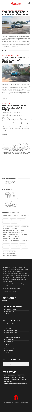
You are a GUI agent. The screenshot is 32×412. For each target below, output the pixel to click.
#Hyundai (14, 228)
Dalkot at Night (9, 201)
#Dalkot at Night (7, 222)
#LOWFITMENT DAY (14, 234)
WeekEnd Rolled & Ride (10, 195)
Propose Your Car (9, 182)
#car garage (6, 377)
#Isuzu (23, 232)
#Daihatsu (17, 219)
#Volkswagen (15, 249)
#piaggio (14, 242)
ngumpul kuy (8, 202)
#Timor (13, 247)
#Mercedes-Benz (7, 236)
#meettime (24, 379)
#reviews (23, 244)
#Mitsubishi (6, 238)
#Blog (5, 217)
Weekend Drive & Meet (10, 197)
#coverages (7, 219)
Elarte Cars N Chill (9, 192)
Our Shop (5, 408)
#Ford (14, 224)
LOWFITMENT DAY (10, 203)
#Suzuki (5, 247)
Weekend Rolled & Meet (11, 196)
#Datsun (18, 222)
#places (22, 242)
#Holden (25, 226)
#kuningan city (15, 379)
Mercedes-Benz (19, 10)
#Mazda (24, 234)
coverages (9, 10)
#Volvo (24, 249)
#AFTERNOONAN (7, 215)
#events (6, 224)
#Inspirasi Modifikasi (8, 230)
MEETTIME (8, 194)
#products (15, 244)
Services (21, 405)
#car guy (14, 377)
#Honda (6, 228)
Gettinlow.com (12, 405)
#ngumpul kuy (15, 240)
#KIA (4, 234)
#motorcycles (17, 238)
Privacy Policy (14, 408)
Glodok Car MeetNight (10, 193)
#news (5, 240)
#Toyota (22, 247)
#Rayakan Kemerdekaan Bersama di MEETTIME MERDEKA (15, 383)
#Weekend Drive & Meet (9, 251)
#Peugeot (6, 242)
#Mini (17, 236)
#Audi (16, 215)
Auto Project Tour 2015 (11, 204)
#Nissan (24, 240)
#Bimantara (24, 215)
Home (4, 405)
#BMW (13, 217)
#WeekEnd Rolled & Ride (9, 255)
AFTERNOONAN (9, 200)
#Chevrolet (21, 217)
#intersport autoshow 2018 (10, 232)
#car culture (20, 375)
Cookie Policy (24, 408)
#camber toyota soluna (9, 375)
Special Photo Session (10, 181)
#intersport (20, 230)
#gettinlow (6, 379)
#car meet (21, 377)
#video (5, 249)
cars (3, 10)
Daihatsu (17, 55)
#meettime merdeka (8, 381)
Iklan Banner (8, 183)
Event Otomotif (9, 205)
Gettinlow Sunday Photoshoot (12, 198)
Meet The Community (10, 206)
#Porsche (6, 244)
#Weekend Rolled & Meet (9, 253)
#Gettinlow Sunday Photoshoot (11, 226)
